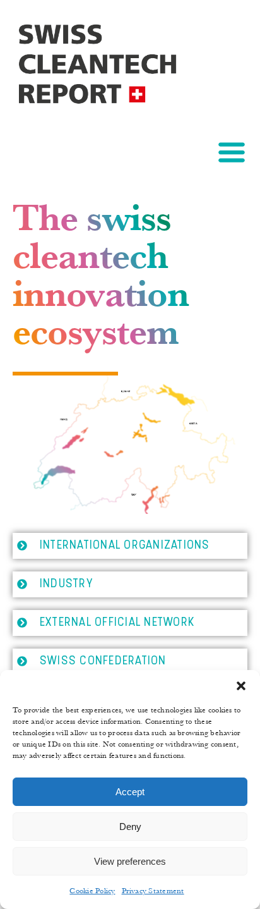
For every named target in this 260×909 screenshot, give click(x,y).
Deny (130, 826)
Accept (130, 791)
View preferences (130, 861)
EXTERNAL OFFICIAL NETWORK (117, 622)
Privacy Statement (153, 891)
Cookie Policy (92, 891)
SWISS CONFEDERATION (103, 661)
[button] (241, 686)
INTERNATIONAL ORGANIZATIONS (125, 545)
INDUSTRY (66, 584)
